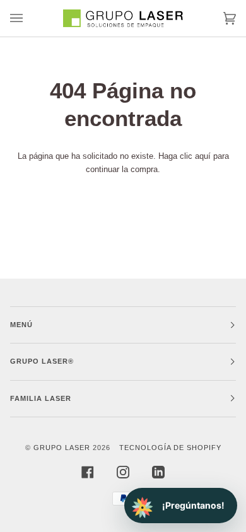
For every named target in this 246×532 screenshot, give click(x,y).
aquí (203, 156)
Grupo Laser (61, 447)
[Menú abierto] (29, 18)
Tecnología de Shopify (170, 447)
